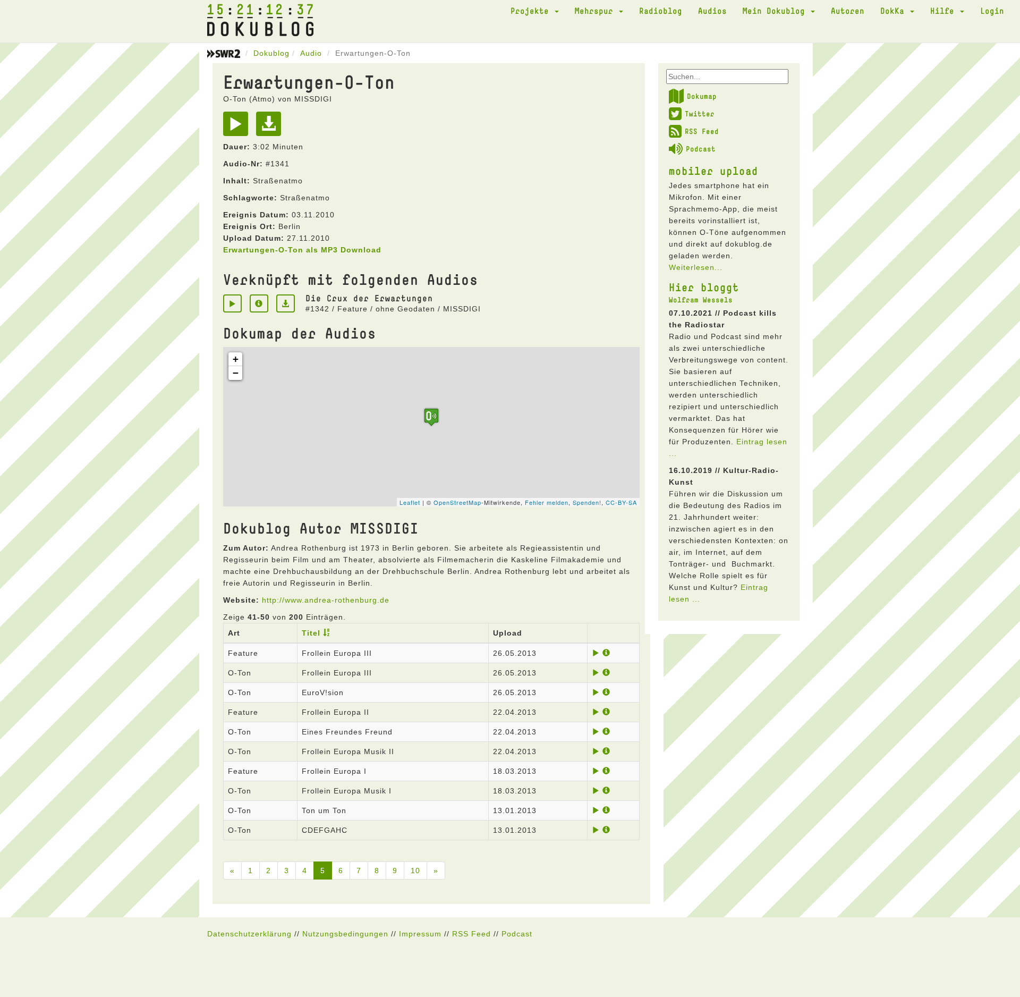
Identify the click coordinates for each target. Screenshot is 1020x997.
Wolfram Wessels (701, 299)
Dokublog (271, 53)
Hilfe (944, 10)
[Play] (238, 127)
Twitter (700, 113)
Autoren (847, 10)
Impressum (420, 934)
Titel (311, 633)
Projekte (532, 10)
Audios (712, 10)
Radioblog (660, 10)
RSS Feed (702, 131)
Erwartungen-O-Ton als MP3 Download (302, 250)
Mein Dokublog (776, 10)
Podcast (701, 149)
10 (415, 870)
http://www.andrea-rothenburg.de (325, 600)
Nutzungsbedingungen (345, 934)
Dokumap (702, 96)
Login (992, 10)
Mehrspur (596, 10)
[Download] (271, 127)
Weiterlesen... (695, 267)
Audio (311, 53)
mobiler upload (713, 170)
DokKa (894, 10)
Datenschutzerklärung (249, 934)
